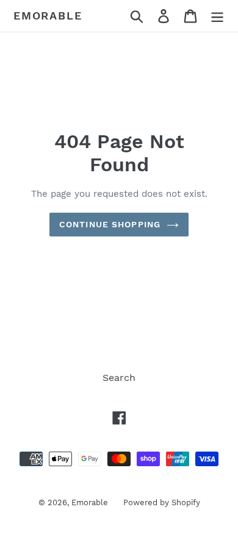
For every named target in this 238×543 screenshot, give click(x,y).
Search (119, 377)
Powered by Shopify (161, 502)
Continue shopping (109, 224)
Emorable (47, 15)
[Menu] (217, 16)
